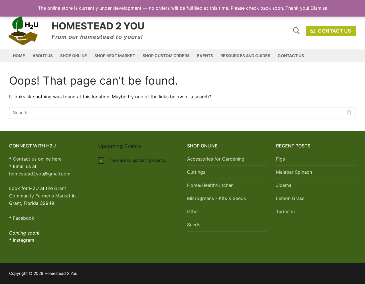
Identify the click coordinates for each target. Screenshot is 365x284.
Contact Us (334, 31)
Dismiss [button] (319, 8)
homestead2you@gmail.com (39, 174)
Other (193, 211)
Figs (280, 159)
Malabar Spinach (294, 172)
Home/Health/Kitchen (210, 185)
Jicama (283, 185)
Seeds (193, 224)
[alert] (138, 160)
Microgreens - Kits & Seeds (216, 198)
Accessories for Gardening (215, 159)
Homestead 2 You (98, 26)
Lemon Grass (290, 198)
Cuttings (196, 172)
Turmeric (285, 211)
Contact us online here (37, 159)
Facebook (23, 218)
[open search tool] (296, 30)
